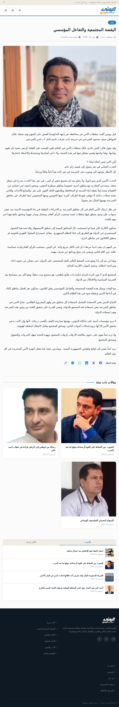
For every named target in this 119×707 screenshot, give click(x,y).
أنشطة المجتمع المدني (46, 629)
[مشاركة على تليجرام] (73, 363)
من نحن (111, 678)
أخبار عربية (51, 622)
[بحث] (20, 10)
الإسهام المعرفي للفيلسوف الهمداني (97, 520)
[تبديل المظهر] (13, 10)
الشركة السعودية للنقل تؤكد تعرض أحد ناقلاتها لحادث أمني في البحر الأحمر (71, 575)
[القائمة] (6, 10)
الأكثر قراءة (31, 542)
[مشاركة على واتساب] (80, 363)
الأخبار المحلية (49, 641)
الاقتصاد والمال (49, 653)
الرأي (112, 22)
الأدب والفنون (50, 647)
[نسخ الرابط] (66, 363)
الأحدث (88, 542)
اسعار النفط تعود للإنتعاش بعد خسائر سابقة (85, 551)
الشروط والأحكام (107, 690)
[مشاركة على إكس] (94, 363)
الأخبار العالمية (49, 635)
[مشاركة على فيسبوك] (100, 363)
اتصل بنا (111, 666)
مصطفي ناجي (107, 37)
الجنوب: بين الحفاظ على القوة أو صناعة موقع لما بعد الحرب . (77, 563)
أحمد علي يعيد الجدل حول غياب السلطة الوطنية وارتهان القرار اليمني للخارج (71, 588)
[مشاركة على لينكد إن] (87, 363)
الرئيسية (110, 672)
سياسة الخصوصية (107, 684)
